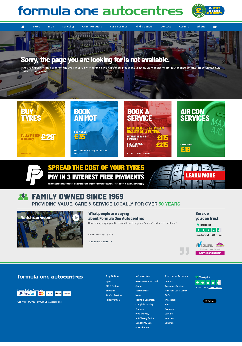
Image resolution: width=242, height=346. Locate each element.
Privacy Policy (142, 313)
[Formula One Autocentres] (100, 11)
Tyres (36, 26)
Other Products (92, 26)
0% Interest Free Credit (147, 281)
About (201, 26)
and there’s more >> (100, 241)
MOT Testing (112, 286)
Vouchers (169, 318)
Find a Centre (144, 26)
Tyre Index (170, 299)
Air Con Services (114, 295)
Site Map (169, 322)
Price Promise (113, 299)
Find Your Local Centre (176, 290)
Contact (166, 26)
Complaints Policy (144, 304)
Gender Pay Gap (144, 322)
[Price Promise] (208, 11)
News (138, 295)
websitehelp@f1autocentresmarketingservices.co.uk (185, 67)
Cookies (140, 309)
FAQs (167, 295)
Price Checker (142, 327)
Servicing (68, 26)
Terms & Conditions (146, 299)
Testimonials (142, 290)
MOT (51, 26)
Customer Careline (174, 286)
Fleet (167, 304)
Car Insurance (119, 26)
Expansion (170, 309)
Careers (184, 26)
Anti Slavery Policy (145, 318)
